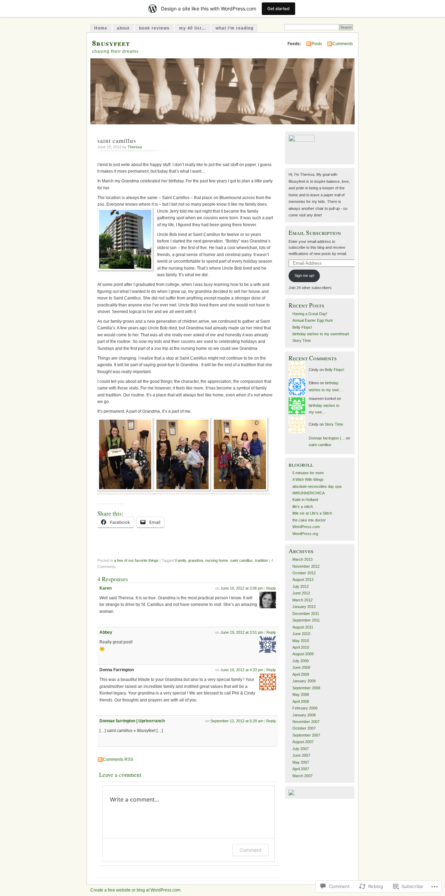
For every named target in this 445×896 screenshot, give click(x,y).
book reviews (154, 28)
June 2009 (301, 667)
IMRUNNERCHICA (308, 493)
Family (180, 560)
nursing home (216, 560)
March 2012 (302, 600)
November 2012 (305, 566)
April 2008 (300, 701)
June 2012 (301, 593)
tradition (261, 560)
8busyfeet (111, 43)
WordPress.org (305, 534)
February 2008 (304, 708)
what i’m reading (234, 28)
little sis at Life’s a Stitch (312, 513)
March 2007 (302, 776)
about (123, 28)
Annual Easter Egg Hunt (312, 320)
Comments (342, 43)
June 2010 (301, 634)
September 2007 (306, 735)
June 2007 (301, 755)
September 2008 (306, 688)
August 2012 (303, 579)
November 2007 (305, 722)
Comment (250, 850)
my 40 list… (192, 28)
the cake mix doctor (309, 520)
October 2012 (304, 573)
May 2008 (300, 694)
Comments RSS (118, 759)
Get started (278, 8)
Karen (105, 588)
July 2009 (300, 661)
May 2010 (300, 641)
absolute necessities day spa (316, 486)
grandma (195, 560)
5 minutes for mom (308, 473)
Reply (271, 588)
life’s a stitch (302, 506)
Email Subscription (315, 233)
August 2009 (303, 654)
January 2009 (304, 681)
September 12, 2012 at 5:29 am (236, 721)
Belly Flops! (302, 327)
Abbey (105, 632)
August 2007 (303, 742)
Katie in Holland (305, 500)
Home (100, 28)
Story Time (301, 340)
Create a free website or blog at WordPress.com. (135, 890)
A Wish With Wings (308, 479)
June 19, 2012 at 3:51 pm (241, 632)
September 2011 (306, 620)
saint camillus (241, 560)
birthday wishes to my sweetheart (320, 334)
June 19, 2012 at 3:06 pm (241, 588)
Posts (317, 43)
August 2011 (302, 627)
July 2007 (300, 749)
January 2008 (304, 715)
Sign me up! (304, 275)
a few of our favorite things (136, 560)
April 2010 (300, 647)
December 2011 (305, 613)
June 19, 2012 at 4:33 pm (241, 670)
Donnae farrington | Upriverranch (132, 720)
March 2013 (302, 559)
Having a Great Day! (309, 314)
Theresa (135, 147)
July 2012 (300, 586)
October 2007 (304, 728)
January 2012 (304, 607)
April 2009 (300, 674)
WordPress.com (306, 527)
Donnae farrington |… (327, 438)
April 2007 (300, 769)
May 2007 (300, 762)
